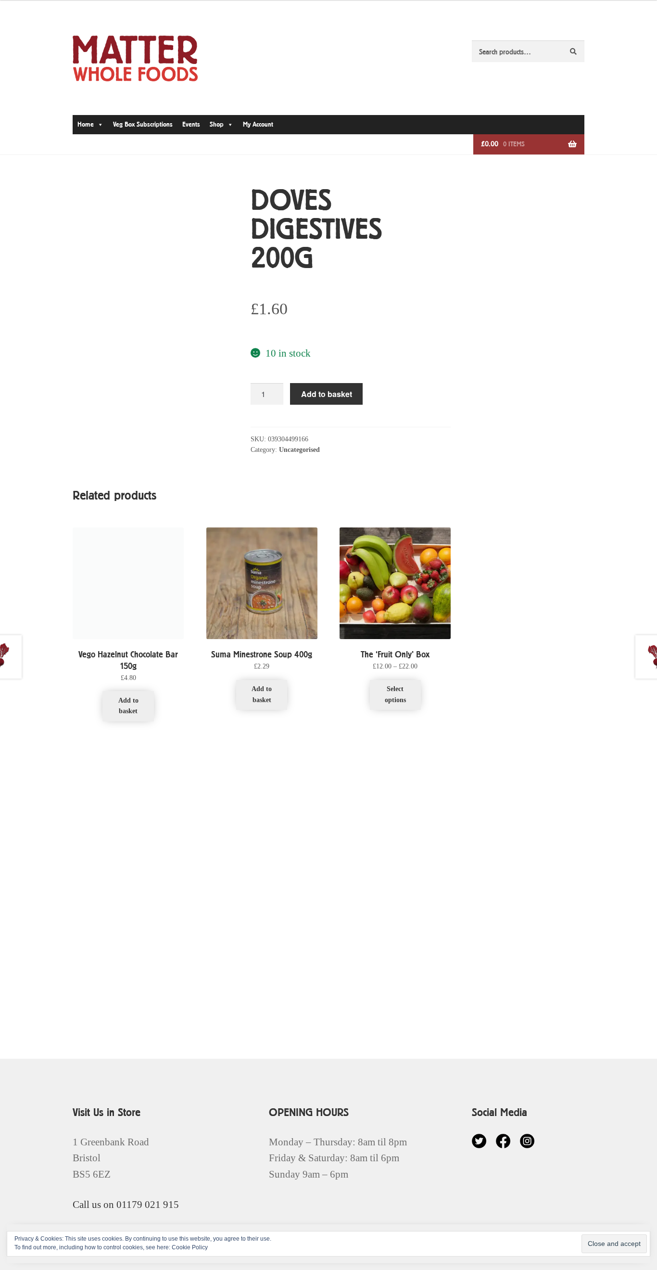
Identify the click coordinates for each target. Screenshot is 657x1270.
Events (191, 124)
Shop (217, 124)
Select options (395, 694)
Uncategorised (299, 449)
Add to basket (326, 393)
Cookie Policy (190, 1247)
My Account (258, 124)
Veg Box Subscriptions (143, 124)
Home (85, 124)
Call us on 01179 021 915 (126, 1204)
